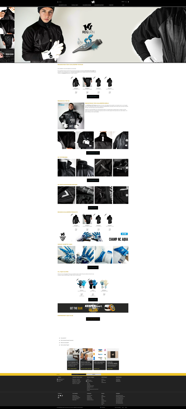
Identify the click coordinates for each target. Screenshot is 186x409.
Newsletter (58, 374)
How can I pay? (96, 368)
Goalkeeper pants (89, 397)
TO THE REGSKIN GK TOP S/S (93, 152)
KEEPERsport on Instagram (58, 397)
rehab (102, 404)
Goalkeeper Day (103, 382)
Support (88, 379)
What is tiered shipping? (72, 368)
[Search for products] (126, 2)
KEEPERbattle (118, 379)
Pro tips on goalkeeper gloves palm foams (92, 389)
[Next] (127, 140)
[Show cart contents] (128, 2)
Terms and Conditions (118, 407)
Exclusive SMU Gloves (75, 398)
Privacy (126, 407)
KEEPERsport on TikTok (62, 395)
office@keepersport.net (61, 379)
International (103, 407)
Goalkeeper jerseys (89, 398)
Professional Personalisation (76, 397)
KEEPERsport (104, 377)
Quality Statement (74, 395)
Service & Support (90, 377)
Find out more (109, 368)
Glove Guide (88, 384)
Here (126, 110)
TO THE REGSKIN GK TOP (93, 180)
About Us (102, 379)
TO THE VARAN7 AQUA (93, 267)
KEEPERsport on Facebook (58, 395)
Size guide (88, 383)
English (123, 1)
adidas (102, 395)
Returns (88, 382)
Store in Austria (103, 380)
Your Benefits (75, 393)
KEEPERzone (119, 377)
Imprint (123, 407)
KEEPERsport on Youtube (60, 395)
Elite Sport (102, 403)
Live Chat (59, 381)
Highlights (118, 393)
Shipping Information (90, 381)
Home (93, 2)
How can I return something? (86, 368)
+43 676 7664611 (60, 380)
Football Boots (89, 396)
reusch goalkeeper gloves (119, 397)
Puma (102, 398)
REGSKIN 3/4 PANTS (93, 207)
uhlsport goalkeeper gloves (119, 398)
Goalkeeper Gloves (89, 395)
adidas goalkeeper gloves (119, 395)
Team (102, 381)
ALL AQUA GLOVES (93, 299)
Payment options (89, 380)
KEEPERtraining (118, 381)
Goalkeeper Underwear (75, 396)
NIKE (102, 397)
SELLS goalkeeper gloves (119, 403)
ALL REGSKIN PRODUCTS (93, 96)
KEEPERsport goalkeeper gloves (120, 396)
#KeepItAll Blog (118, 380)
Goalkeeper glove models (90, 385)
